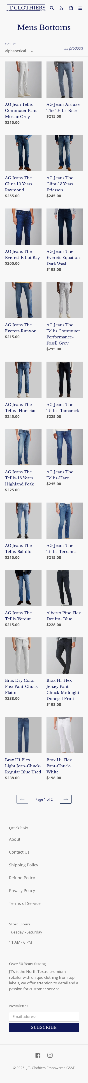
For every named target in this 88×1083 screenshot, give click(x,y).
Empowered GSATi (61, 1067)
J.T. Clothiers (36, 1067)
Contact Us (19, 852)
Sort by (10, 44)
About (14, 839)
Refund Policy (22, 877)
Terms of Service (25, 903)
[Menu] (80, 7)
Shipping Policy (23, 865)
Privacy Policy (22, 890)
